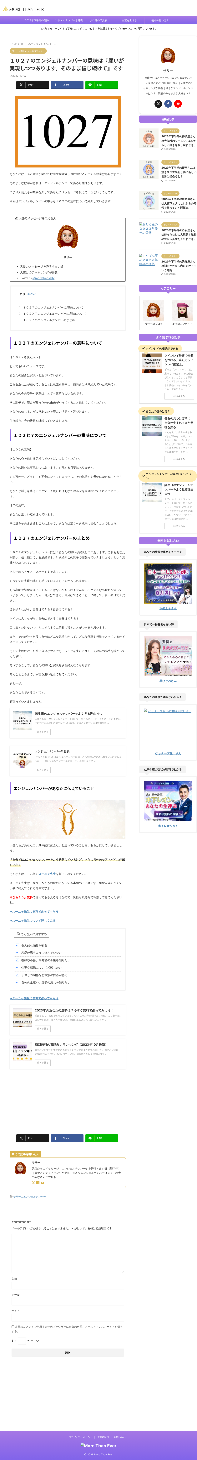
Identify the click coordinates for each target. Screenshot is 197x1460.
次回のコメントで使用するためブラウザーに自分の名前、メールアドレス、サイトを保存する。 (67, 1329)
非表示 (32, 294)
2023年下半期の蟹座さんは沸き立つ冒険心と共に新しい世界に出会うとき (178, 172)
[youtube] (43, 1183)
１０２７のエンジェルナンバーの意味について (53, 307)
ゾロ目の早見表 (98, 20)
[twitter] (34, 1183)
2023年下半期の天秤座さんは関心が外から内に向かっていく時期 (178, 266)
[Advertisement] (68, 1100)
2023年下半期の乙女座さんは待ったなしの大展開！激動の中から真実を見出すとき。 (178, 235)
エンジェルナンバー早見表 (68, 20)
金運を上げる (129, 20)
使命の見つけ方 (160, 20)
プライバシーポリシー (80, 1437)
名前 (14, 1278)
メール (16, 1294)
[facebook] (38, 1183)
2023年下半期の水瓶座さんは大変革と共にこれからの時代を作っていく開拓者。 (178, 203)
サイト (16, 1310)
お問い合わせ (121, 1437)
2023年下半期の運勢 (37, 20)
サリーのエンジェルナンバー (29, 1196)
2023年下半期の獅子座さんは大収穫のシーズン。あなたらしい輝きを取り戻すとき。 (178, 141)
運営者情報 (103, 1437)
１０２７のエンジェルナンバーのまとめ (49, 320)
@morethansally (43, 278)
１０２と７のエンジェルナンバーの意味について (55, 313)
